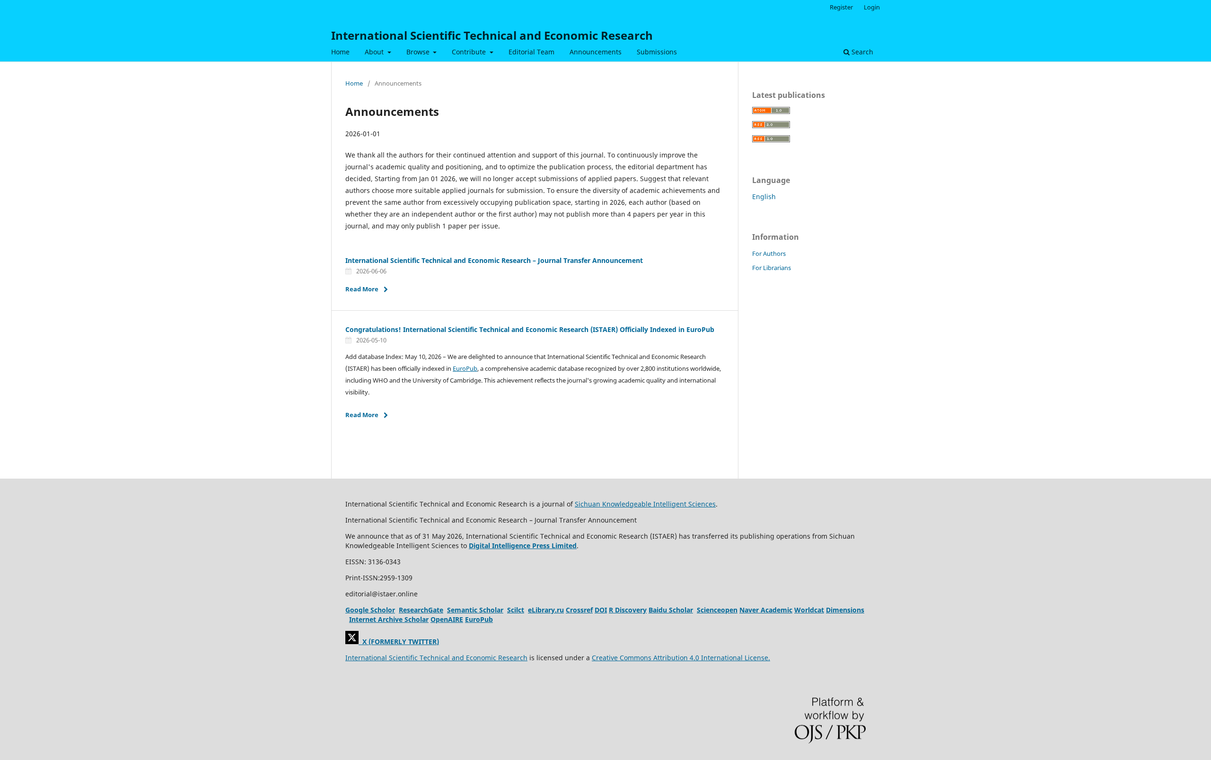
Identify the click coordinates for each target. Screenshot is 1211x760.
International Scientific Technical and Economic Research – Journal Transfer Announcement (494, 260)
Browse (418, 51)
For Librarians (771, 267)
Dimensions (845, 609)
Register (841, 7)
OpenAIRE (446, 619)
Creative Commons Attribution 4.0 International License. (681, 657)
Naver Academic (765, 609)
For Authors (769, 253)
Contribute (470, 51)
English (764, 196)
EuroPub (465, 368)
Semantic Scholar (475, 609)
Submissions (657, 51)
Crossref (579, 609)
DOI (601, 609)
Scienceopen (717, 609)
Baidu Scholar (671, 609)
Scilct (515, 609)
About (375, 51)
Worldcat (809, 609)
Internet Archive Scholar (389, 619)
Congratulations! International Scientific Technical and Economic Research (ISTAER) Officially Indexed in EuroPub (529, 329)
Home (340, 51)
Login (872, 7)
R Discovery (628, 609)
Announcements (596, 51)
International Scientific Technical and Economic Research (492, 35)
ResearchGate (421, 609)
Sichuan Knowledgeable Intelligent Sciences (645, 503)
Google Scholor (370, 609)
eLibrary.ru (546, 609)
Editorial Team (531, 51)
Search (861, 51)
